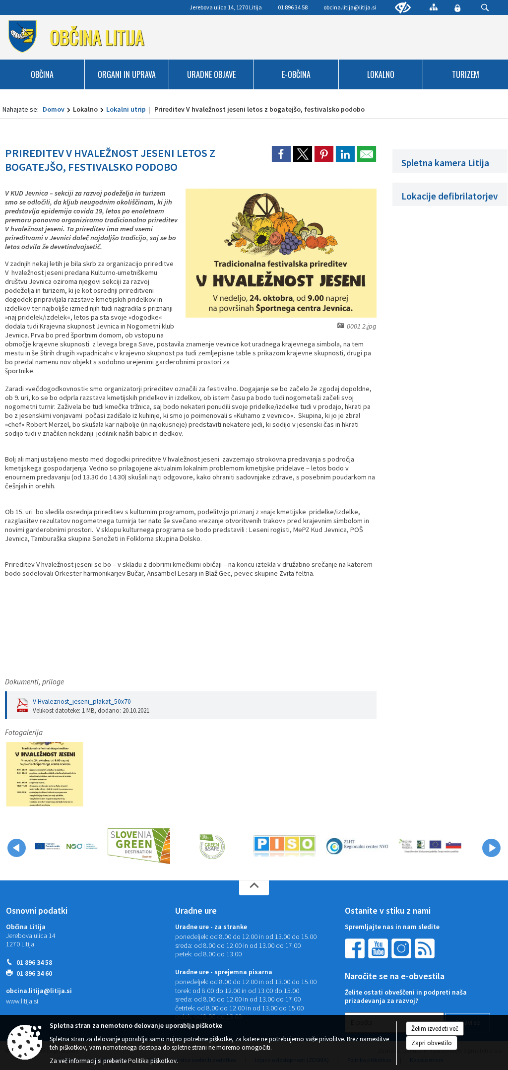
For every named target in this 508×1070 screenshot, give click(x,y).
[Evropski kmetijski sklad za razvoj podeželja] (429, 846)
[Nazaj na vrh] (254, 887)
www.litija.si (22, 1001)
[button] (16, 848)
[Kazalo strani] (434, 7)
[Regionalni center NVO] (357, 846)
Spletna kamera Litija (445, 163)
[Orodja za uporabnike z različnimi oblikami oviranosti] (403, 7)
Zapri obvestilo (431, 1043)
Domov (53, 109)
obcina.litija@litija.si (349, 7)
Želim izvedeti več (434, 1028)
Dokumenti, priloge (34, 681)
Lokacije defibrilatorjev (449, 196)
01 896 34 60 (34, 973)
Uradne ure (196, 910)
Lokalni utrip (126, 109)
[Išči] (485, 7)
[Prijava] (457, 8)
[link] (281, 154)
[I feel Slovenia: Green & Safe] (212, 846)
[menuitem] (42, 74)
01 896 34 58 (34, 962)
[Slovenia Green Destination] (139, 846)
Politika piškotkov (152, 1061)
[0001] (44, 774)
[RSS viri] (426, 947)
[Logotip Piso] (284, 846)
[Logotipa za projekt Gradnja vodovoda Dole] (66, 846)
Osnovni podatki (36, 910)
